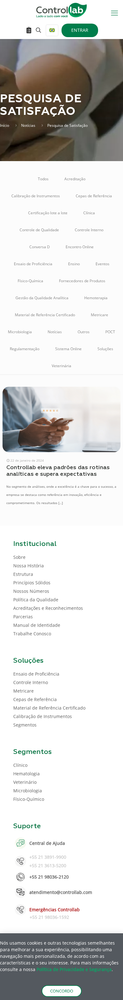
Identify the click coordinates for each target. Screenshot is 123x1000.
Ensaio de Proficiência (33, 264)
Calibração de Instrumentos (35, 196)
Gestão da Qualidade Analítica (41, 298)
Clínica (89, 213)
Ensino (74, 264)
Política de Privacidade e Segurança (74, 969)
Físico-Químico (28, 799)
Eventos (102, 264)
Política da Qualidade (35, 600)
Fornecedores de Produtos (82, 281)
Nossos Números (31, 591)
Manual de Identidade (36, 625)
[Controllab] (61, 9)
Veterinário (25, 782)
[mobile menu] (114, 12)
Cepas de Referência (94, 196)
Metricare (99, 314)
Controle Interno (89, 230)
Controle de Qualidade (39, 230)
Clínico (20, 765)
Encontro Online (80, 247)
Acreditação (74, 179)
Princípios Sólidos (31, 583)
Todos (43, 179)
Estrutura (23, 574)
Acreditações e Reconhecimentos (48, 608)
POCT (110, 331)
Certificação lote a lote (47, 213)
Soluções (105, 348)
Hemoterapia (96, 298)
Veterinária (61, 365)
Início (4, 125)
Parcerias (23, 617)
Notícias (28, 125)
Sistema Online (68, 348)
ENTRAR (79, 30)
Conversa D (39, 247)
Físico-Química (30, 281)
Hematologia (26, 774)
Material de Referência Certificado (45, 314)
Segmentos (25, 725)
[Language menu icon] (52, 30)
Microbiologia (20, 331)
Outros (84, 331)
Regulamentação (24, 348)
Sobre (19, 557)
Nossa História (28, 566)
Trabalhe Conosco (32, 634)
